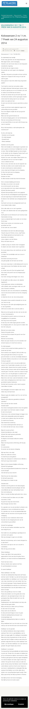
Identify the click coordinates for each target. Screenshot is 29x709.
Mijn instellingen (9, 704)
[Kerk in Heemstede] (9, 4)
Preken (22, 50)
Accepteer (21, 704)
